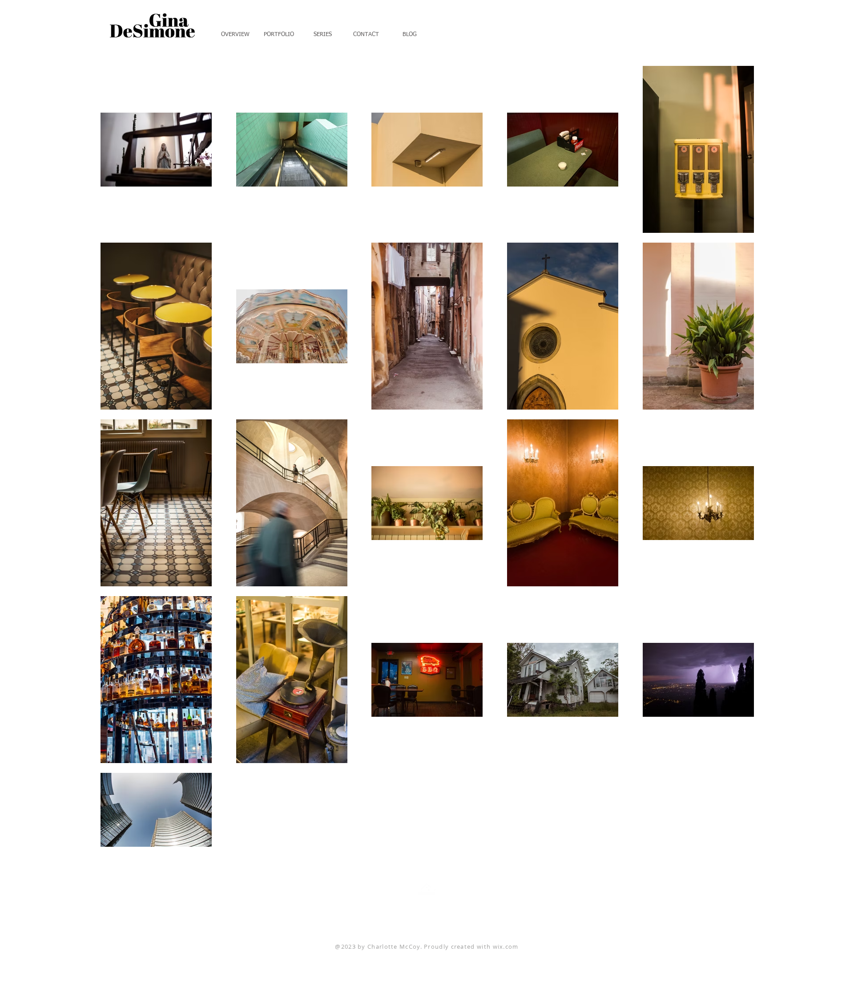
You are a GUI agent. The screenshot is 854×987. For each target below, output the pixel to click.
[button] (279, 30)
